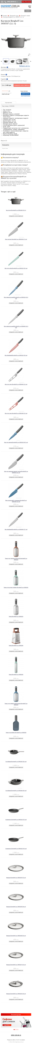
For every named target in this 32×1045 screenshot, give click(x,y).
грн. (10, 85)
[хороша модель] (6, 90)
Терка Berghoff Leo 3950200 (16, 645)
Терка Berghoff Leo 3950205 (16, 674)
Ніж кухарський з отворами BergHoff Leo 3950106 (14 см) (16, 501)
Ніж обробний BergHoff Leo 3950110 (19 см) (16, 355)
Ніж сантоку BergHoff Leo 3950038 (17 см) (16, 239)
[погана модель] (3, 90)
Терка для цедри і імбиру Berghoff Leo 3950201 (16, 587)
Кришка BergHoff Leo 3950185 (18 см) (16, 993)
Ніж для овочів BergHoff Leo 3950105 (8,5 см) (16, 442)
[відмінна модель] (7, 90)
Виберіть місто (24, 66)
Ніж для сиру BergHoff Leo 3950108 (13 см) (16, 413)
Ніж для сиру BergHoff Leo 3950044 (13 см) (16, 384)
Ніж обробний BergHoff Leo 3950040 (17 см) (16, 529)
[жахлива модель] (2, 90)
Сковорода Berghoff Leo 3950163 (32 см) (16, 819)
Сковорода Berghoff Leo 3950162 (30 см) (16, 848)
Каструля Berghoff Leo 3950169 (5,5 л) (16, 210)
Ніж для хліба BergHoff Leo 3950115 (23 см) (16, 268)
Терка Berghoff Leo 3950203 (16, 616)
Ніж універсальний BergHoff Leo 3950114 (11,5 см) (16, 298)
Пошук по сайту (11, 1040)
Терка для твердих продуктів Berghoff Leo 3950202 (16, 559)
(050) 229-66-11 (11, 1)
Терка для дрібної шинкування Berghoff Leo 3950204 (16, 704)
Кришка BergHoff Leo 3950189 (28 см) (16, 906)
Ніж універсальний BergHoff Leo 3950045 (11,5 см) (16, 327)
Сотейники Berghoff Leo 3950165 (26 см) (16, 761)
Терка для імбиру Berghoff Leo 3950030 (16, 732)
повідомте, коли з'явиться (22, 85)
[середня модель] (5, 90)
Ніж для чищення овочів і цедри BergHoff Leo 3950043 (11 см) (16, 472)
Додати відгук (5, 145)
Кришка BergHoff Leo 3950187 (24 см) (16, 964)
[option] (6, 61)
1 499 (6, 85)
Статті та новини (20, 1040)
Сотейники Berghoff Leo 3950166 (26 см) (16, 790)
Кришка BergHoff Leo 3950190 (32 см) (16, 877)
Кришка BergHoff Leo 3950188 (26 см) (16, 935)
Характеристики (8, 102)
